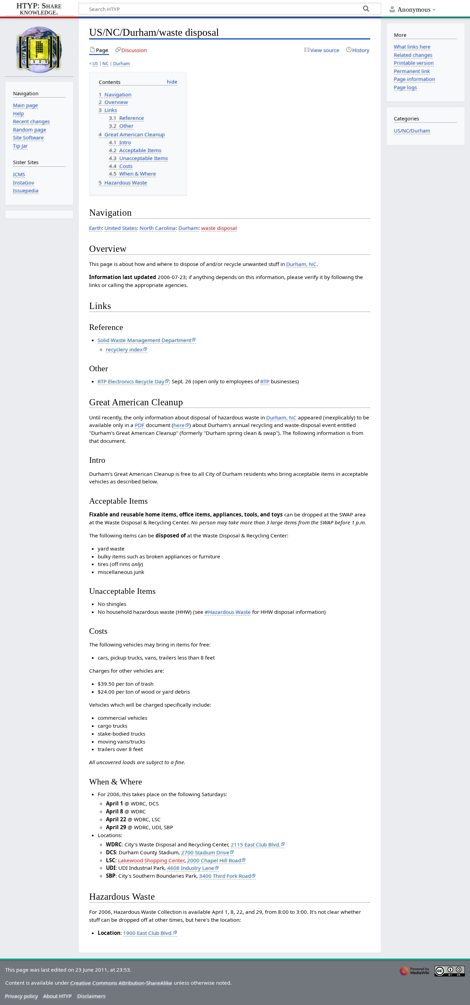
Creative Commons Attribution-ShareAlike (121, 982)
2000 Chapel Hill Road (214, 860)
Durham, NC (301, 263)
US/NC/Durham (412, 130)
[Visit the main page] (39, 49)
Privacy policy (21, 995)
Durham (121, 63)
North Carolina (158, 227)
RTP (264, 381)
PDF (140, 424)
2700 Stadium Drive (205, 852)
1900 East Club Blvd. (148, 932)
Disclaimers (91, 995)
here (179, 424)
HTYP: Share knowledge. (39, 9)
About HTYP (57, 995)
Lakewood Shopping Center (151, 860)
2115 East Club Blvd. (255, 844)
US (95, 63)
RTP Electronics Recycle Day (131, 381)
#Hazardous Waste (228, 611)
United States (121, 227)
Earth (95, 227)
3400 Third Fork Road (225, 875)
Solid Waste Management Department (144, 339)
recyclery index (124, 349)
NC (106, 63)
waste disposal (219, 227)
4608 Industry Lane (190, 867)
